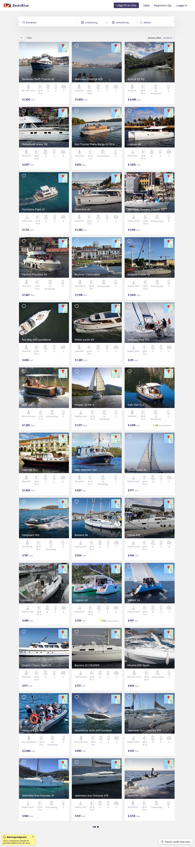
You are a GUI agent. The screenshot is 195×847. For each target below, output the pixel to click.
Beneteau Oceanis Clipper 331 (146, 209)
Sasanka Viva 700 (138, 339)
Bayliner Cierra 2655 (87, 274)
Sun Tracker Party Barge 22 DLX (94, 144)
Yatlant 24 (133, 600)
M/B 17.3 (27, 404)
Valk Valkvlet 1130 (86, 470)
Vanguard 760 (30, 535)
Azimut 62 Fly (135, 79)
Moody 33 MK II (84, 404)
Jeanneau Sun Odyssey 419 (91, 795)
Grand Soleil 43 (136, 470)
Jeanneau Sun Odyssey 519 (144, 730)
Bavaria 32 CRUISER (87, 665)
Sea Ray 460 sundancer (36, 339)
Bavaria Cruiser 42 (138, 274)
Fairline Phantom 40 (34, 274)
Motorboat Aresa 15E (35, 144)
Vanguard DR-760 (33, 730)
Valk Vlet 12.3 (135, 404)
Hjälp (146, 5)
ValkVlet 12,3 (29, 470)
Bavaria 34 (81, 535)
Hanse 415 (133, 535)
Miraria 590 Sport (138, 665)
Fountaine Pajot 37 (33, 209)
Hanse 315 (28, 600)
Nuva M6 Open (136, 795)
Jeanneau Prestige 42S (89, 79)
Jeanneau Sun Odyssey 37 (38, 795)
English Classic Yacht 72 (36, 665)
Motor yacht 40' (85, 339)
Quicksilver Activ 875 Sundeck (93, 730)
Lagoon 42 (81, 600)
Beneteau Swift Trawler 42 (38, 79)
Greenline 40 (83, 209)
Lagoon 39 (134, 144)
